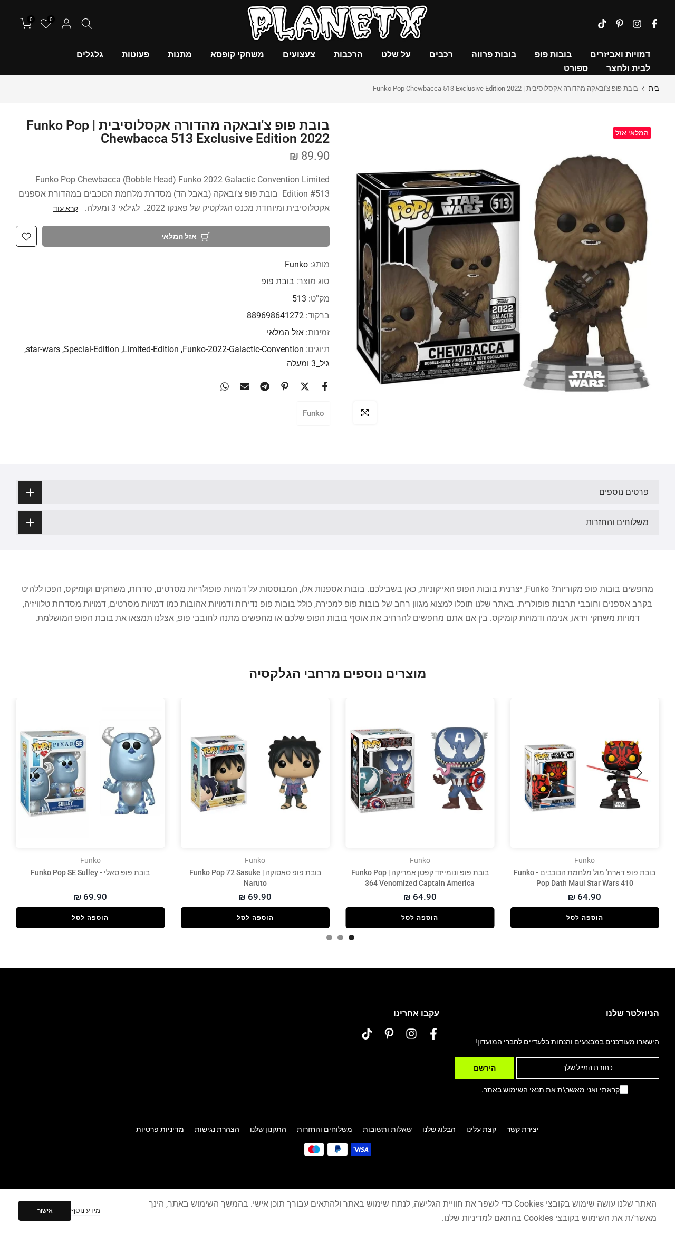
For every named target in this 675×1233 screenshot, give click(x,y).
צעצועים (299, 55)
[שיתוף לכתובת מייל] (244, 386)
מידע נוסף (85, 1211)
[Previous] (638, 773)
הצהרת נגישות (217, 1129)
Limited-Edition (151, 350)
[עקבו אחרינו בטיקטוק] (602, 23)
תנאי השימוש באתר (514, 1089)
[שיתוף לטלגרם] (264, 386)
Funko (296, 265)
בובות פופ (553, 55)
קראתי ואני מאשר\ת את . (550, 1089)
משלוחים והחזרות (324, 1129)
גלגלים (89, 55)
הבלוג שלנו (439, 1129)
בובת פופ (277, 282)
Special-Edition (91, 350)
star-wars (43, 350)
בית (654, 88)
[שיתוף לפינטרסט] (285, 386)
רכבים (441, 55)
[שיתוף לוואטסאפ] (224, 386)
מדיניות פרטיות (160, 1129)
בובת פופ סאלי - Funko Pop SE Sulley (90, 872)
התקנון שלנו (268, 1129)
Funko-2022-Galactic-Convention (243, 350)
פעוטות (135, 55)
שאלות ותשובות (387, 1129)
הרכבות (348, 55)
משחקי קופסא (237, 55)
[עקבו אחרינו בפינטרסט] (619, 23)
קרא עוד (65, 208)
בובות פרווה (493, 55)
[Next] (37, 773)
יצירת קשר (523, 1129)
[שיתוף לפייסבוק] (325, 386)
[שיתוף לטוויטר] (305, 386)
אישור (45, 1211)
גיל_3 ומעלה (308, 364)
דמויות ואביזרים (620, 55)
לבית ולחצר (628, 68)
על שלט (396, 55)
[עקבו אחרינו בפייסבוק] (654, 23)
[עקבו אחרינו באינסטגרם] (637, 23)
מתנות (180, 55)
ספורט (576, 68)
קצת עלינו (481, 1129)
